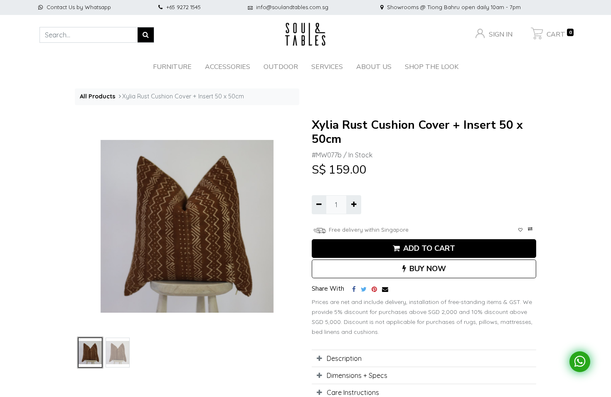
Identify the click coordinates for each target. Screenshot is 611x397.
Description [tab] (344, 358)
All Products (98, 96)
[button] (91, 226)
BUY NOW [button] (427, 269)
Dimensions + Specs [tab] (357, 375)
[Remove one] (319, 204)
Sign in (499, 34)
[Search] (146, 35)
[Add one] (353, 204)
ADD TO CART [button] (429, 248)
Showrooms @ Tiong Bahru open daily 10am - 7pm (454, 7)
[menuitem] (431, 67)
